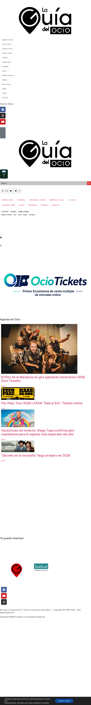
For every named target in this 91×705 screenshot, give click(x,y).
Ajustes (80, 701)
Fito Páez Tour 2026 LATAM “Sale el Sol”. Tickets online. (42, 403)
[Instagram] (4, 602)
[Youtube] (4, 596)
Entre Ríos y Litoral (37, 200)
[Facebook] (4, 589)
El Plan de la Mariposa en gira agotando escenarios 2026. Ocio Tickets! (43, 379)
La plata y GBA (8, 205)
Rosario (44, 205)
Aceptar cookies (64, 701)
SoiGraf (18, 612)
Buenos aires (7, 200)
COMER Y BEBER (23, 211)
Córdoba (21, 200)
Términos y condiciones (60, 567)
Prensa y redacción (80, 565)
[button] (45, 237)
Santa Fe (55, 205)
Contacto (54, 565)
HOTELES (32, 215)
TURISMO (13, 211)
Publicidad (76, 570)
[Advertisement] (40, 228)
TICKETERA (4, 211)
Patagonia (33, 205)
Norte (21, 205)
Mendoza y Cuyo (57, 200)
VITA (14, 215)
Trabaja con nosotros (59, 570)
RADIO (25, 215)
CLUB (20, 215)
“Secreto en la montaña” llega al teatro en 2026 (35, 455)
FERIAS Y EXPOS (6, 215)
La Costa (72, 200)
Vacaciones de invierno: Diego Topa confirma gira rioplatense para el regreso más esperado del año (37, 432)
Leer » (3, 386)
